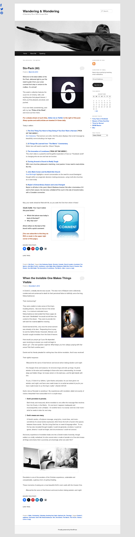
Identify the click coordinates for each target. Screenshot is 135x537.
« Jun (96, 111)
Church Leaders (69, 264)
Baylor (50, 264)
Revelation (59, 517)
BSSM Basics (96, 125)
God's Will (38, 517)
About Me (33, 53)
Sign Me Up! (97, 85)
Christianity (35, 515)
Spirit (55, 515)
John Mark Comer (32, 266)
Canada (61, 264)
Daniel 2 (79, 515)
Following (42, 515)
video (63, 268)
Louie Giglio (49, 266)
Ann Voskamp (31, 136)
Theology (69, 515)
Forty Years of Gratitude (100, 119)
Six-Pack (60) (31, 68)
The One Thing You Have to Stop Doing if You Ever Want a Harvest (52, 131)
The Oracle (73, 517)
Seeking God (50, 515)
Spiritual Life (61, 515)
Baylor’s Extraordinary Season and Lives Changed (46, 184)
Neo (54, 517)
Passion (76, 266)
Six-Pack (31, 264)
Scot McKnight (31, 174)
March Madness (58, 266)
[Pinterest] (1, 12)
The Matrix (58, 268)
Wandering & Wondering (41, 11)
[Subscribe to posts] (93, 65)
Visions (79, 517)
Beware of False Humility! (100, 121)
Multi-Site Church (68, 266)
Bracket (55, 264)
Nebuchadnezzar (47, 517)
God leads (32, 517)
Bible (30, 515)
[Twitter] (1, 9)
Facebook (1, 5)
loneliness (42, 266)
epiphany (25, 517)
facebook (77, 264)
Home (25, 53)
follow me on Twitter (55, 118)
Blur (93, 128)
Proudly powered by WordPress (67, 530)
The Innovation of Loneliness (45, 268)
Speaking (42, 53)
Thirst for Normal (98, 123)
